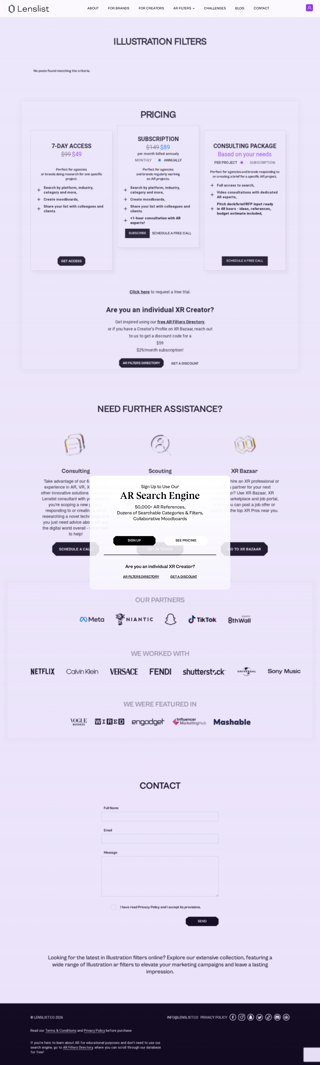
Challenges (215, 8)
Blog (239, 8)
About (93, 8)
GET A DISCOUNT (183, 577)
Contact (261, 8)
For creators (151, 8)
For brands (118, 8)
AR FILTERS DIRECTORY (141, 577)
